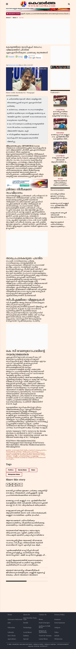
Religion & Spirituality (43, 631)
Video (56, 632)
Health (25, 623)
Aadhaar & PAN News (44, 627)
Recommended (57, 190)
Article (56, 636)
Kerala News (22, 470)
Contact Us (42, 615)
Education (11, 628)
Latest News (43, 639)
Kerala (21, 18)
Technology (27, 628)
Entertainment (59, 623)
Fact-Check (11, 636)
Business (57, 620)
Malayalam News (14, 474)
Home (8, 18)
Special (25, 639)
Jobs (9, 623)
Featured (54, 92)
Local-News (27, 632)
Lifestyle (11, 632)
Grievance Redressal (15, 620)
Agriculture (12, 639)
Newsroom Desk (13, 65)
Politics (11, 470)
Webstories (58, 639)
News (14, 18)
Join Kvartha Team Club (30, 619)
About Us (26, 615)
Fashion (26, 636)
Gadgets (57, 628)
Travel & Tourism (45, 636)
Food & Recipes (44, 623)
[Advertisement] (38, 31)
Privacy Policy (59, 615)
